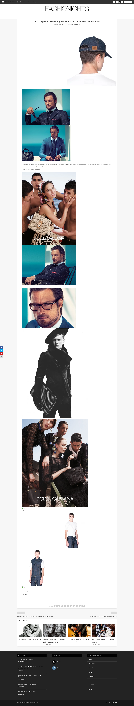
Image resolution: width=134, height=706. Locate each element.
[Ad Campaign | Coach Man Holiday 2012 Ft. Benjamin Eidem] (30, 630)
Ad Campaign (44, 14)
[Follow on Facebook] (106, 703)
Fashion (61, 14)
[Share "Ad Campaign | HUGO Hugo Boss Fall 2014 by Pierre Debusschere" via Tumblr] (64, 606)
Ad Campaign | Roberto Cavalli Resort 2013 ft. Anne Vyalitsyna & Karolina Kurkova (103, 641)
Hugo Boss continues (27, 164)
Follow (59, 661)
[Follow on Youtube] (116, 703)
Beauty (77, 14)
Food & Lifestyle (87, 14)
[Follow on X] (54, 662)
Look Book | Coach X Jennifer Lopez (27, 684)
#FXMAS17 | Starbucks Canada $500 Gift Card (23, 2)
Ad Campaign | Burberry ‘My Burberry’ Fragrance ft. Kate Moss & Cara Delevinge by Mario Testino (54, 641)
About (96, 14)
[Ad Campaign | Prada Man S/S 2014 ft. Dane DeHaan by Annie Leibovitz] (79, 630)
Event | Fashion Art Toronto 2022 (26, 659)
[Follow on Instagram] (54, 668)
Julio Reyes (61, 24)
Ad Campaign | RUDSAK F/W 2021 (26, 691)
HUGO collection (69, 164)
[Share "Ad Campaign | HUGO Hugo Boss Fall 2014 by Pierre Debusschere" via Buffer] (74, 606)
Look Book (69, 14)
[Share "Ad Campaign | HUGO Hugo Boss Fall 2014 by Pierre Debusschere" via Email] (80, 606)
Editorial (53, 14)
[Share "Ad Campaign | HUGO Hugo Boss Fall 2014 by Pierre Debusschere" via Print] (83, 606)
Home (37, 14)
